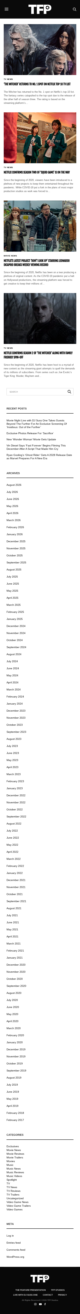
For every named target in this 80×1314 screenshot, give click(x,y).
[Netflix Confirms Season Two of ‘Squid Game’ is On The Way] (40, 137)
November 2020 (16, 971)
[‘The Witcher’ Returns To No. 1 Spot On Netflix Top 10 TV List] (40, 49)
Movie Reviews (15, 1153)
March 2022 (14, 858)
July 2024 (12, 661)
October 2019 (15, 1063)
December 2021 (16, 880)
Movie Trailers (15, 1157)
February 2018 (15, 1112)
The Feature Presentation (30, 1290)
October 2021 (15, 894)
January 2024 (15, 703)
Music (10, 1165)
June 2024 (13, 668)
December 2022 (16, 795)
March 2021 (14, 943)
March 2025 (14, 604)
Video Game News (17, 1202)
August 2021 (14, 908)
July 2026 (12, 491)
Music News (14, 1168)
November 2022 (16, 802)
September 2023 (16, 731)
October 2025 (15, 555)
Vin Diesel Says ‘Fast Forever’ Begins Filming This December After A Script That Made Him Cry (36, 447)
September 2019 (16, 1070)
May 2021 (12, 929)
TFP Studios (58, 1290)
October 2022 (15, 809)
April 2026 (12, 513)
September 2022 (16, 816)
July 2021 (12, 915)
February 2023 (15, 781)
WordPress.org (15, 1256)
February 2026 (15, 527)
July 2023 (12, 745)
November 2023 (16, 717)
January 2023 (15, 788)
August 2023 (14, 738)
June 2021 (13, 922)
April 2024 (12, 682)
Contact (48, 1295)
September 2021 (16, 901)
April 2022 (12, 851)
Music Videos (14, 1176)
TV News (8, 79)
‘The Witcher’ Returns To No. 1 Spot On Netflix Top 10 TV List (37, 84)
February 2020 (15, 1035)
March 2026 (14, 520)
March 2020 (14, 1028)
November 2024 (16, 633)
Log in (10, 1235)
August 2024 (14, 654)
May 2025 (12, 590)
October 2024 (15, 640)
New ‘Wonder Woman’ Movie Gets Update (31, 439)
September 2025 (16, 562)
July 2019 (12, 1084)
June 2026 (13, 498)
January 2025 (15, 618)
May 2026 (12, 506)
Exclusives (13, 1146)
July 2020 (12, 999)
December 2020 (16, 964)
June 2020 (13, 1007)
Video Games (15, 1209)
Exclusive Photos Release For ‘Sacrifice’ (30, 433)
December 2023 (16, 710)
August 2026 (14, 484)
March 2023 (14, 774)
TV (8, 1183)
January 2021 (15, 957)
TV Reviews (13, 1191)
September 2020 (16, 985)
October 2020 (15, 978)
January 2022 (15, 872)
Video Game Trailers (19, 1205)
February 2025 (15, 611)
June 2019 (13, 1091)
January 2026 (15, 534)
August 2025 (14, 569)
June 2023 (13, 753)
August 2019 (14, 1077)
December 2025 (16, 541)
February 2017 (15, 1119)
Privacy (62, 1295)
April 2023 (12, 767)
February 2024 (15, 696)
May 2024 (12, 675)
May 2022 (12, 844)
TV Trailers (13, 1194)
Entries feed (14, 1242)
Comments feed (16, 1249)
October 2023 (15, 724)
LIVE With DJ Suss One (25, 1295)
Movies (11, 1161)
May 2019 (12, 1098)
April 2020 (12, 1021)
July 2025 (12, 576)
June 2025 (13, 583)
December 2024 (16, 626)
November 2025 (16, 548)
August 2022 (14, 823)
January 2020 (15, 1042)
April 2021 (12, 936)
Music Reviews (15, 1172)
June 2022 (13, 837)
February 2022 (15, 865)
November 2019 (16, 1056)
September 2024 (16, 647)
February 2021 (15, 950)
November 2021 (16, 887)
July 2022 (12, 830)
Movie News (10, 256)
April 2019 (12, 1105)
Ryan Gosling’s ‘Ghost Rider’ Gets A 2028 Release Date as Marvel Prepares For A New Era (39, 456)
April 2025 (12, 597)
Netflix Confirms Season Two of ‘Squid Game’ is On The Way (37, 172)
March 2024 (14, 689)
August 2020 (14, 992)
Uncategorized (15, 1198)
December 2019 (16, 1049)
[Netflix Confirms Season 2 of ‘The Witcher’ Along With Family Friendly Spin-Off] (40, 318)
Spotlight (12, 1179)
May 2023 (12, 760)
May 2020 (12, 1014)
